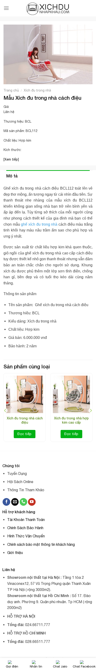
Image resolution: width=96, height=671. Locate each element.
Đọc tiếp (24, 434)
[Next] (90, 410)
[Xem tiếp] (11, 159)
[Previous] (5, 410)
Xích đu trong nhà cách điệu (25, 420)
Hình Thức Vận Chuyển (26, 536)
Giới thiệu (15, 552)
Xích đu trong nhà (37, 90)
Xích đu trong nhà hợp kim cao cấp (71, 420)
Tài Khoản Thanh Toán (26, 519)
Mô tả (12, 175)
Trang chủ (11, 90)
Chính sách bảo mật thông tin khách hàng (41, 544)
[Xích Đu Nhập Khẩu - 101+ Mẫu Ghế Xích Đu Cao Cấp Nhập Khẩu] (48, 8)
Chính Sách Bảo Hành (25, 528)
